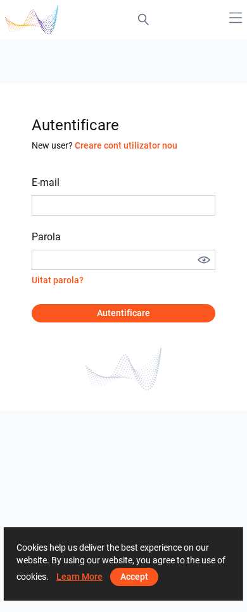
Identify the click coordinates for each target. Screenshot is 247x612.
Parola (46, 237)
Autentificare (123, 313)
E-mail (46, 182)
